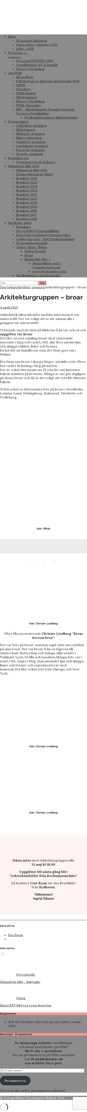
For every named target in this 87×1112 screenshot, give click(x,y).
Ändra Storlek (35, 251)
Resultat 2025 (26, 182)
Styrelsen (23, 89)
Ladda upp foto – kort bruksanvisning (45, 239)
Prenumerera (15, 1081)
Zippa (28, 255)
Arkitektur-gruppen (31, 126)
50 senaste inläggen (31, 40)
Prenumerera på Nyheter (35, 162)
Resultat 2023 (26, 190)
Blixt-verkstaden (29, 138)
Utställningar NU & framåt (37, 65)
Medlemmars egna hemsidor (38, 275)
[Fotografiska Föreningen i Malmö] (43, 29)
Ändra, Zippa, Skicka (31, 247)
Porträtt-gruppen (30, 150)
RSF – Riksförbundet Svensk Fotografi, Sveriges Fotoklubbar (45, 111)
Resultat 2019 (26, 207)
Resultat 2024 (26, 186)
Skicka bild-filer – (37, 259)
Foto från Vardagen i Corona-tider (43, 235)
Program (17, 55)
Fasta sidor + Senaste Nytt (36, 45)
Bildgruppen (25, 130)
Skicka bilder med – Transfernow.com (47, 265)
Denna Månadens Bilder (34, 174)
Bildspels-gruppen (30, 134)
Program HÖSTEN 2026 (34, 61)
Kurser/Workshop (30, 69)
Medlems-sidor (20, 223)
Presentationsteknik (32, 243)
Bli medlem (24, 77)
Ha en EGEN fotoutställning (37, 231)
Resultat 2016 (26, 219)
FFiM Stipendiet (28, 105)
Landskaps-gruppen (32, 146)
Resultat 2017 (26, 215)
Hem (12, 36)
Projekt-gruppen (29, 154)
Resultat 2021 (26, 198)
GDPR (20, 85)
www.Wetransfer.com (49, 271)
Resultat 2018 (26, 211)
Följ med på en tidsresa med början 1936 (47, 81)
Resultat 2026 (26, 178)
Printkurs (23, 227)
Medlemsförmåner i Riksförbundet (51, 117)
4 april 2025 (9, 307)
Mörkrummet (26, 97)
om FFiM (15, 73)
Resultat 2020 (26, 202)
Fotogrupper (18, 121)
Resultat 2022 (26, 194)
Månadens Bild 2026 (23, 166)
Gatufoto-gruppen (30, 142)
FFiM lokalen (26, 93)
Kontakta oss (18, 158)
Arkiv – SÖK (25, 49)
